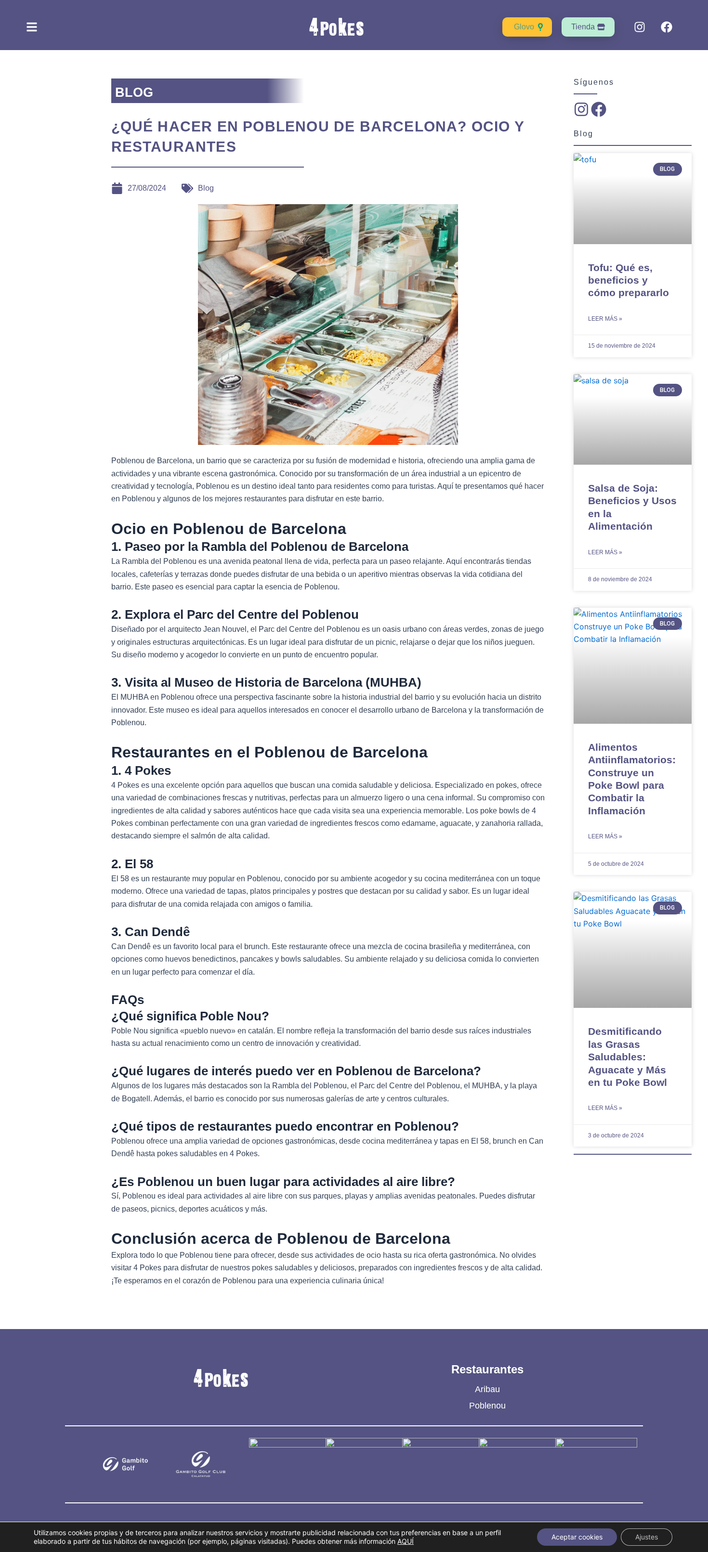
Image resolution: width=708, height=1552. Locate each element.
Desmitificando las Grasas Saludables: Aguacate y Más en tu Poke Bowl (627, 1057)
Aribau (487, 1389)
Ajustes (646, 1537)
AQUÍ (405, 1541)
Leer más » (605, 318)
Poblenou (487, 1405)
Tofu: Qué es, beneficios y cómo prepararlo (628, 280)
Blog (206, 188)
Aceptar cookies (577, 1537)
